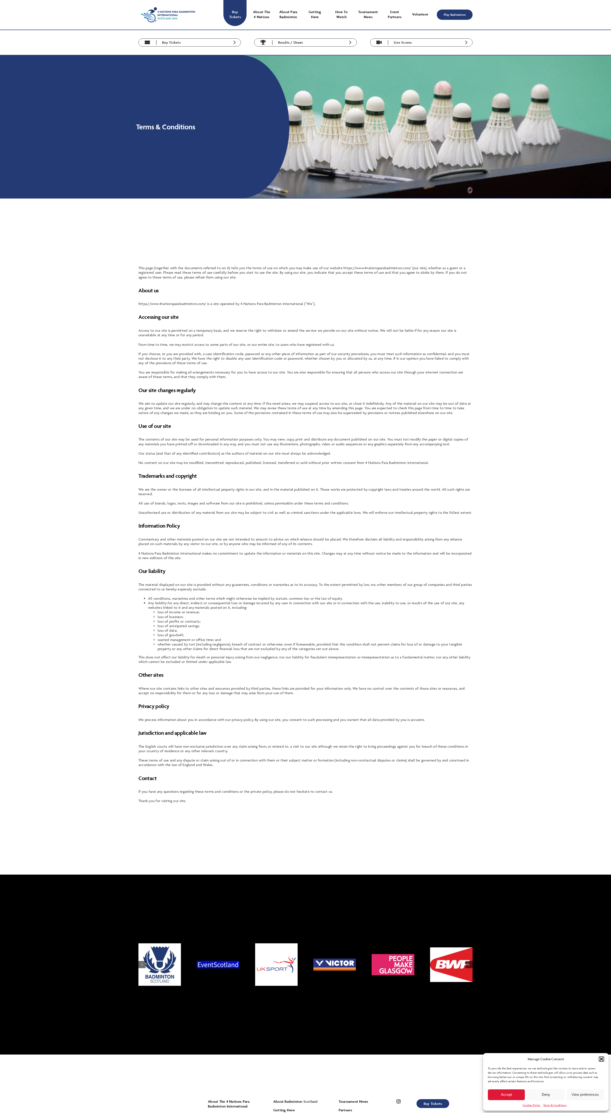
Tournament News (353, 1101)
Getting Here (284, 1110)
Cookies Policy (532, 1105)
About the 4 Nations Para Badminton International (228, 1104)
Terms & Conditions (555, 1105)
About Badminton (288, 1101)
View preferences (585, 1094)
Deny (546, 1094)
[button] (601, 1059)
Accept (506, 1094)
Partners (345, 1110)
